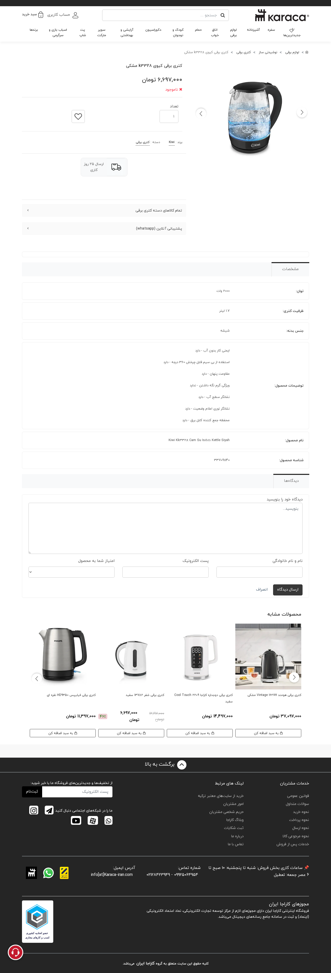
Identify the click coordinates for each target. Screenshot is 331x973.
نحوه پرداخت (299, 820)
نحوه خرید (301, 812)
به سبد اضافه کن (267, 733)
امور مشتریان (233, 804)
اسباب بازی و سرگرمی (58, 33)
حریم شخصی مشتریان (226, 812)
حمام (198, 30)
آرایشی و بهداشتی (127, 33)
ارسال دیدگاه (287, 589)
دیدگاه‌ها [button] (291, 481)
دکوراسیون (153, 30)
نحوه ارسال (300, 828)
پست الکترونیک (196, 561)
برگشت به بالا (160, 764)
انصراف (262, 589)
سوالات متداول (297, 804)
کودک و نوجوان (178, 33)
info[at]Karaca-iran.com (112, 875)
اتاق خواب (215, 33)
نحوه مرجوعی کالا (295, 836)
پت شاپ (82, 33)
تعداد (174, 105)
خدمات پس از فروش (292, 844)
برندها (34, 30)
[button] (32, 14)
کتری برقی (142, 142)
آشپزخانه (253, 30)
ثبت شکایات (234, 828)
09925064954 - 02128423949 (172, 875)
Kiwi (172, 142)
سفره (271, 30)
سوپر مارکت (101, 33)
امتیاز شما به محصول (96, 561)
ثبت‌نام (32, 791)
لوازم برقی (233, 33)
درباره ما (237, 836)
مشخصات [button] (290, 269)
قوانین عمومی (298, 796)
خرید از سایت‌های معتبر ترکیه (221, 796)
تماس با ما (236, 844)
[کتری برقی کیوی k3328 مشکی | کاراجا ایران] (251, 117)
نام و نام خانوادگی (288, 561)
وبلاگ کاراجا (235, 820)
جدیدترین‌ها (291, 35)
